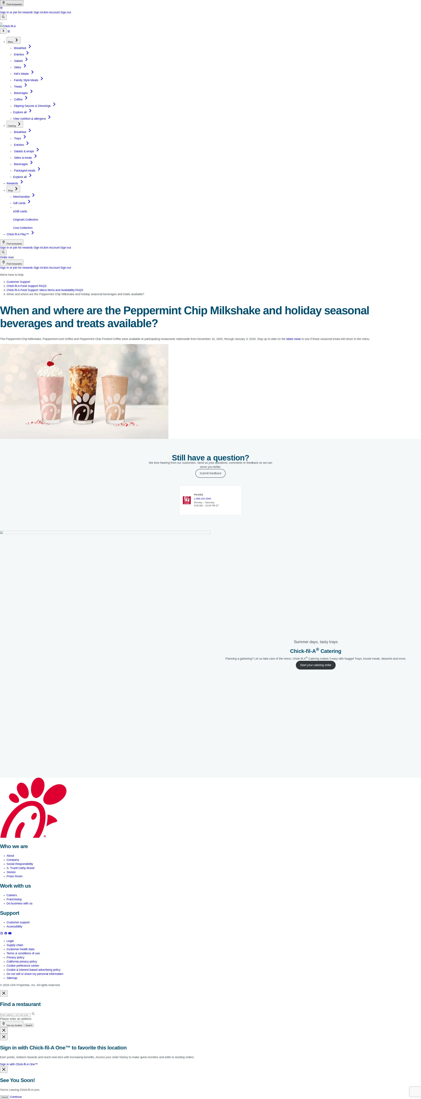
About (10, 855)
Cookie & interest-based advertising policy (33, 969)
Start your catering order (315, 665)
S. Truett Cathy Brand (20, 868)
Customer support (18, 922)
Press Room (15, 876)
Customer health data (20, 949)
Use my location (14, 1025)
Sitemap (12, 978)
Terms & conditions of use (23, 953)
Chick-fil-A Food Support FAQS (27, 286)
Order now (6, 257)
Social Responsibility (20, 864)
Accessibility (14, 926)
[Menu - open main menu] (1, 23)
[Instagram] (2, 934)
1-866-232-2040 (202, 498)
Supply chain (15, 945)
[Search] (3, 17)
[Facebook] (6, 934)
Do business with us (19, 903)
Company (13, 859)
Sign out (65, 12)
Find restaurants (14, 4)
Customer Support (18, 281)
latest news (293, 339)
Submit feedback (210, 473)
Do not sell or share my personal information (35, 974)
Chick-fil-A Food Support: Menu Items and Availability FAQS (45, 290)
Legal (10, 941)
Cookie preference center (23, 965)
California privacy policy (22, 961)
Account (54, 12)
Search (28, 1025)
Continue (16, 1097)
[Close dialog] (4, 993)
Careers (12, 895)
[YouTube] (10, 934)
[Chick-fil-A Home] (8, 26)
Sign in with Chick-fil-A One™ (19, 1064)
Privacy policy (15, 957)
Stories (11, 872)
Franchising (14, 899)
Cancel (4, 1097)
